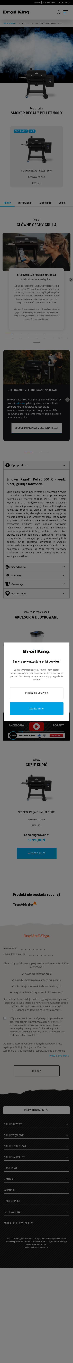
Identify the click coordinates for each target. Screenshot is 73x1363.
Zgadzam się (36, 708)
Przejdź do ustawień (36, 692)
